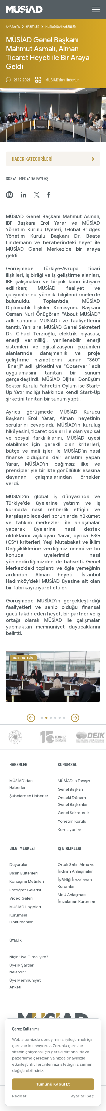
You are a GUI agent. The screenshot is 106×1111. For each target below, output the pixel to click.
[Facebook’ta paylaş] (48, 195)
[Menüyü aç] (96, 9)
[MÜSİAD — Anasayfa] (24, 9)
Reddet (19, 1096)
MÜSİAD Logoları (25, 906)
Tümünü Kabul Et (53, 1084)
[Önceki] (30, 717)
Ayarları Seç (82, 1096)
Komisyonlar (69, 829)
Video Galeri (21, 898)
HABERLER (32, 26)
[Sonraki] (75, 717)
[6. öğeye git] (64, 718)
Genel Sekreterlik (74, 812)
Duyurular (18, 864)
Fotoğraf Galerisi (25, 890)
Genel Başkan (70, 789)
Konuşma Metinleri (26, 881)
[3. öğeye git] (51, 718)
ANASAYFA (13, 26)
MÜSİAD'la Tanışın (74, 780)
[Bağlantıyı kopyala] (9, 195)
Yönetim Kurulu (72, 821)
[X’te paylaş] (36, 195)
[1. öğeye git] (42, 718)
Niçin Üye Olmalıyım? (28, 956)
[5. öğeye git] (60, 718)
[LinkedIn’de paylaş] (23, 195)
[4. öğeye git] (55, 718)
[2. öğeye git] (46, 718)
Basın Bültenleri (23, 873)
